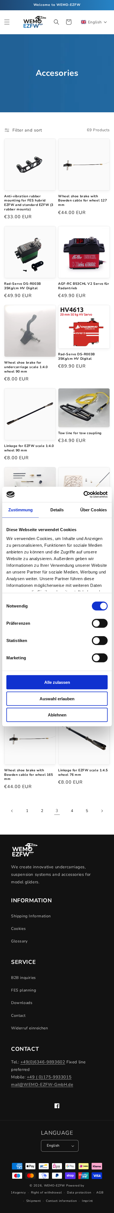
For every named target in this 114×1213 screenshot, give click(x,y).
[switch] (100, 623)
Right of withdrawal (46, 1192)
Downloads (21, 1002)
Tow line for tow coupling (80, 433)
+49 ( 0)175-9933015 (49, 1077)
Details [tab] (57, 509)
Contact (18, 1015)
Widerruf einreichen (29, 1028)
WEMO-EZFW (54, 1185)
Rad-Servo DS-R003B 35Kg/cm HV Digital (22, 286)
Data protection (79, 1192)
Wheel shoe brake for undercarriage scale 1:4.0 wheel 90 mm (26, 367)
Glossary (19, 941)
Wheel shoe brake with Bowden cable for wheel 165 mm (28, 774)
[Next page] (102, 811)
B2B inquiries (23, 977)
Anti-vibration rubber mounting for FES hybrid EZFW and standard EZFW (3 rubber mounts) (28, 203)
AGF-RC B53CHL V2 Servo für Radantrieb (83, 286)
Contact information (61, 1201)
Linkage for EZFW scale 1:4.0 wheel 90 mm (29, 448)
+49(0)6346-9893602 (42, 1062)
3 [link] (57, 810)
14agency (18, 1192)
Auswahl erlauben (57, 698)
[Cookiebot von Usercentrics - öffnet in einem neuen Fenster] (83, 494)
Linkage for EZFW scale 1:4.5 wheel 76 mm (83, 772)
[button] (7, 22)
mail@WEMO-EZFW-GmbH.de (42, 1084)
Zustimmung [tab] (20, 509)
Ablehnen (57, 715)
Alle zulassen (57, 682)
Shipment (33, 1201)
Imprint (87, 1201)
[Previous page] (12, 811)
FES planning (23, 990)
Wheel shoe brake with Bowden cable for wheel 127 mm (82, 200)
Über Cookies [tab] (93, 509)
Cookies (18, 928)
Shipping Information (31, 916)
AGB (99, 1192)
